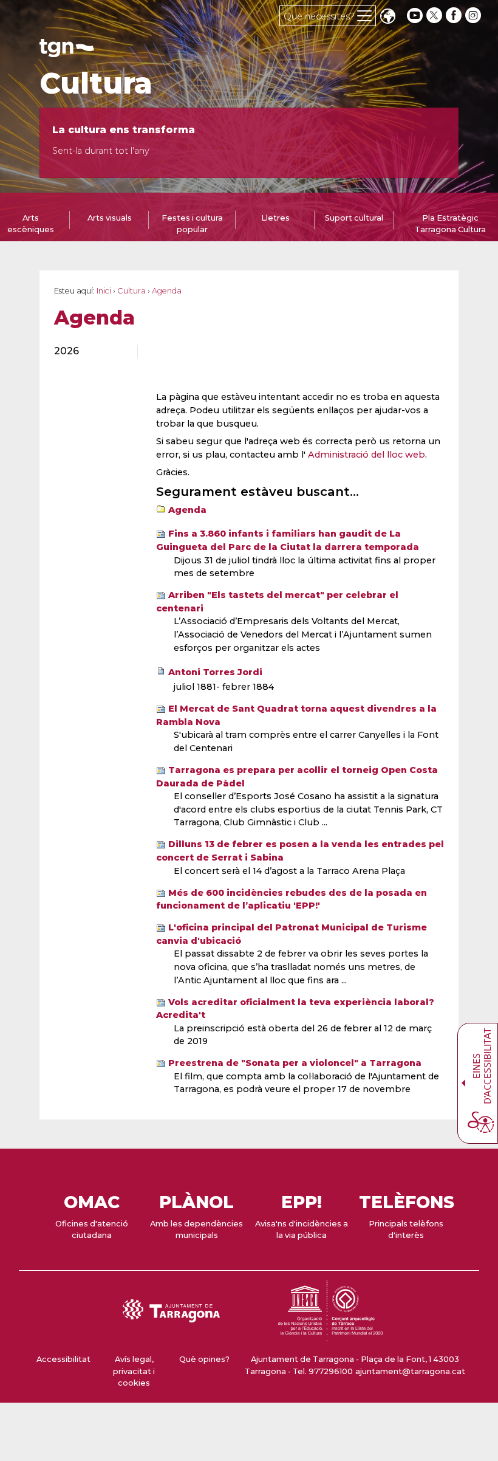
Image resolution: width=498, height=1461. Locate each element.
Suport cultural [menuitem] (354, 217)
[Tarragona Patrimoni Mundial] (330, 1335)
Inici (104, 290)
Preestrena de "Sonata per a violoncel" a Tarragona (294, 1062)
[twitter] (435, 15)
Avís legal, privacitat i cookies (134, 1371)
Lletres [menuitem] (275, 217)
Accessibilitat (63, 1359)
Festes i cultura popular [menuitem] (192, 223)
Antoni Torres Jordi (215, 672)
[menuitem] (88, 351)
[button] (387, 17)
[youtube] (415, 15)
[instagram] (474, 15)
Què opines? (204, 1359)
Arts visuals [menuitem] (109, 217)
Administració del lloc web (366, 454)
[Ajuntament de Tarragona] (66, 51)
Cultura (95, 83)
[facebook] (455, 15)
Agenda (187, 509)
